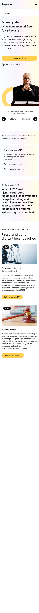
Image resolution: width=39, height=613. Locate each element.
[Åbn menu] (36, 4)
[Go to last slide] (4, 119)
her (34, 136)
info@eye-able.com (15, 169)
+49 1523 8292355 (14, 165)
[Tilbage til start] (7, 4)
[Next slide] (35, 119)
